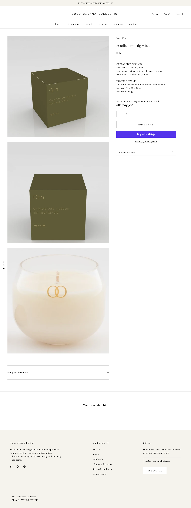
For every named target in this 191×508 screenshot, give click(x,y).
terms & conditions (102, 468)
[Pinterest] (24, 466)
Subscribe (155, 470)
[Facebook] (11, 466)
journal (103, 23)
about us (118, 23)
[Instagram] (18, 466)
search (96, 449)
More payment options (146, 141)
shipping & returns (17, 372)
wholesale (98, 459)
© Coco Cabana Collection (24, 496)
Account (156, 14)
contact (133, 23)
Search (167, 14)
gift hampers (72, 23)
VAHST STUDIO (29, 499)
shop (56, 23)
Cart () (179, 13)
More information (127, 152)
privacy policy (100, 473)
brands (89, 23)
